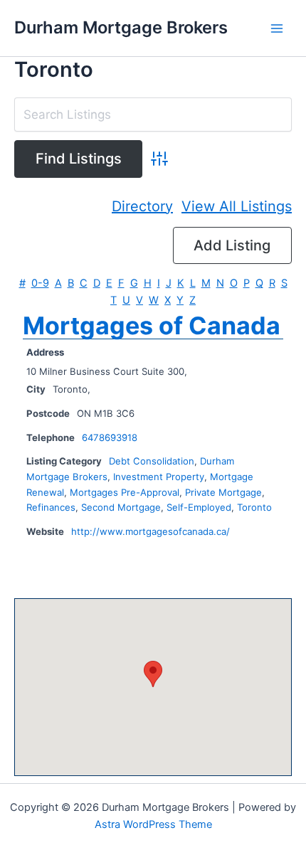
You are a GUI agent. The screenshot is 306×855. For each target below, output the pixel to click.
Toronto (254, 507)
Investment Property (158, 476)
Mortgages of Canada (151, 325)
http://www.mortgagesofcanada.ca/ (150, 531)
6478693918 (109, 437)
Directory (142, 206)
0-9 (40, 283)
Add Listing (232, 245)
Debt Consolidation (151, 461)
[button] (153, 674)
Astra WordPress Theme (153, 824)
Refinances (50, 507)
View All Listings (236, 206)
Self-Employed (199, 507)
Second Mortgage (121, 507)
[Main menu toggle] (277, 28)
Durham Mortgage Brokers (121, 27)
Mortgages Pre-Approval (124, 492)
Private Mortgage (223, 492)
